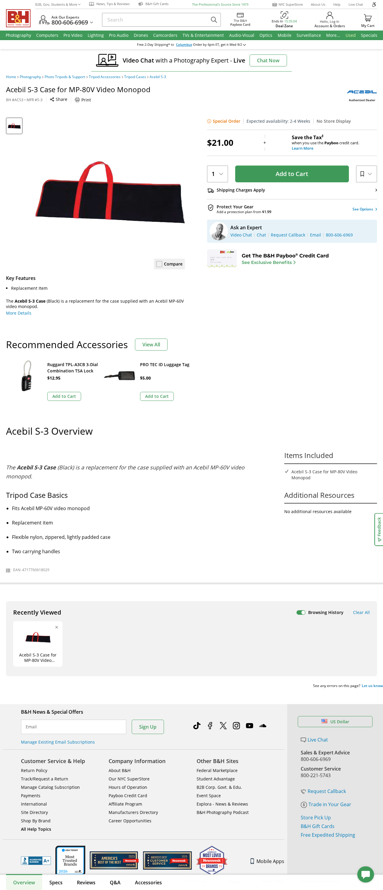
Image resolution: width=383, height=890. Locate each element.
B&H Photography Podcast (223, 812)
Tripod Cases (135, 77)
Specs (56, 882)
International (34, 804)
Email (31, 727)
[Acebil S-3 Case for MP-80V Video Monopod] (110, 192)
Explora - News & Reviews (222, 804)
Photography (30, 77)
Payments (30, 795)
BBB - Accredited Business (36, 860)
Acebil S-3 (158, 77)
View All (151, 344)
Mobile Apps (270, 861)
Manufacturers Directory (133, 812)
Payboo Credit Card (128, 795)
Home (11, 77)
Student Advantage (216, 779)
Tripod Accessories (105, 77)
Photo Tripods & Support (65, 77)
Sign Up (147, 727)
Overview (24, 882)
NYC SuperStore (291, 4)
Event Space (209, 795)
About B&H (119, 770)
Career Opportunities (130, 821)
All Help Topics (36, 829)
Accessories (148, 882)
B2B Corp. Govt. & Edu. (219, 787)
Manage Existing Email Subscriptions (58, 742)
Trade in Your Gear (329, 804)
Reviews (86, 882)
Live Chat (356, 4)
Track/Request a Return (44, 779)
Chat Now (268, 60)
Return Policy (34, 770)
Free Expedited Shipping (328, 835)
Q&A (115, 882)
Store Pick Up (316, 817)
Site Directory (34, 812)
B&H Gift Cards (318, 826)
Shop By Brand (36, 821)
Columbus (184, 45)
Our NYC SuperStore (129, 779)
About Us (318, 4)
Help (337, 4)
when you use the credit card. (325, 143)
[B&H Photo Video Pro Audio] (20, 18)
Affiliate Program (125, 804)
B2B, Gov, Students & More (56, 4)
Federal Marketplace (217, 770)
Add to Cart (292, 174)
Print (86, 100)
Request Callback (327, 791)
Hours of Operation (128, 787)
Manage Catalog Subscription (50, 787)
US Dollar (339, 721)
